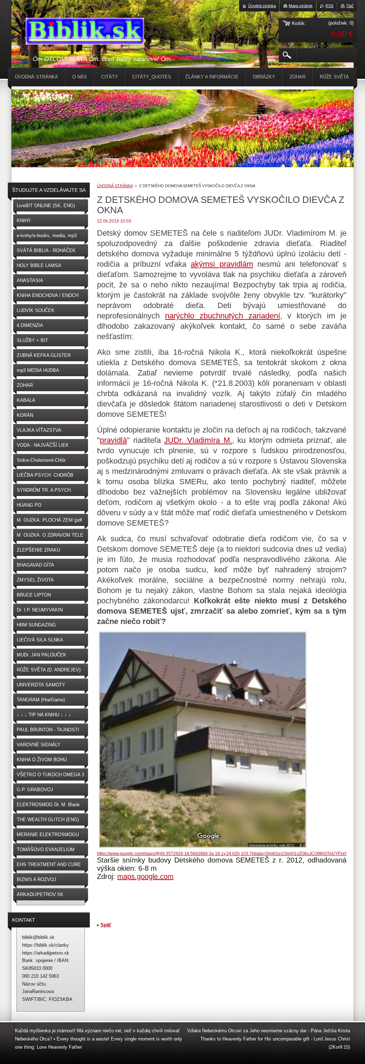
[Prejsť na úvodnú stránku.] (85, 32)
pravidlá (113, 440)
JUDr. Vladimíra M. (198, 440)
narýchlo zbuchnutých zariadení (222, 315)
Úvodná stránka (262, 6)
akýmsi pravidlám (222, 264)
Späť (106, 924)
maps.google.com (145, 876)
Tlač (350, 6)
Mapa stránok (301, 6)
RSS (329, 6)
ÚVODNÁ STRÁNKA (115, 186)
